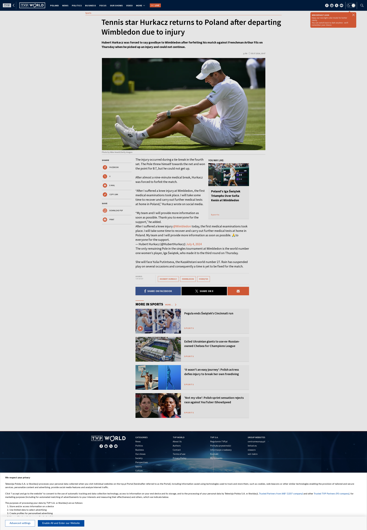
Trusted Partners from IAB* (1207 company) (281, 494)
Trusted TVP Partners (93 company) (331, 494)
